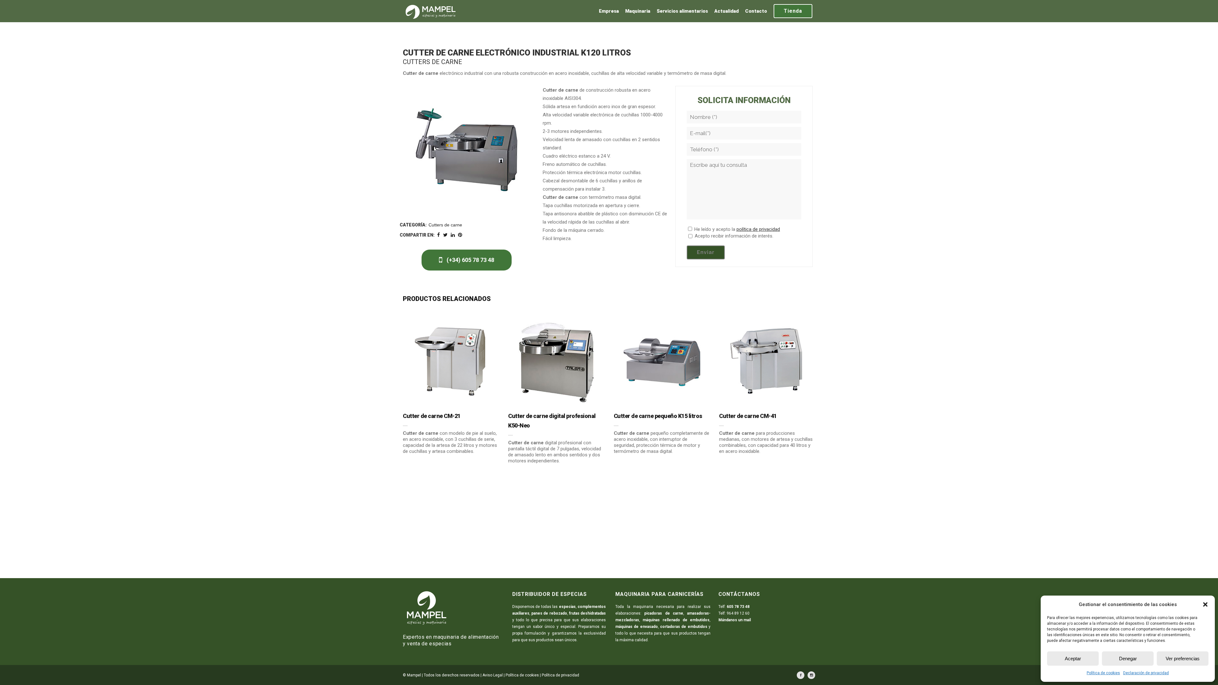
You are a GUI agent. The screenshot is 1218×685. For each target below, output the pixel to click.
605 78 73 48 (738, 606)
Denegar (1128, 658)
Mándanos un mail (734, 620)
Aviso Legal (492, 675)
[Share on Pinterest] (460, 235)
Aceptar (1073, 658)
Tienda (793, 11)
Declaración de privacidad (1146, 673)
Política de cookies (1103, 673)
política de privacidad (758, 229)
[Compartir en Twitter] (445, 235)
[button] (1205, 604)
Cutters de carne (445, 224)
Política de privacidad (560, 675)
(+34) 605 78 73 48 (469, 260)
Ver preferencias (1183, 658)
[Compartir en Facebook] (438, 235)
